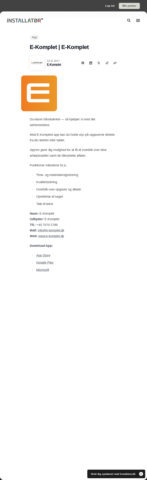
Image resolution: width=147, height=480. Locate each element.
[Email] (107, 63)
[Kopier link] (115, 63)
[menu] (138, 20)
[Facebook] (83, 63)
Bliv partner (129, 5)
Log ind (110, 5)
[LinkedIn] (91, 63)
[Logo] (25, 20)
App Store (43, 255)
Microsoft (42, 270)
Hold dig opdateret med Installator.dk (113, 473)
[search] (129, 20)
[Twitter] (98, 63)
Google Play (45, 262)
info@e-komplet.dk (51, 230)
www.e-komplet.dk (51, 236)
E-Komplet (54, 64)
